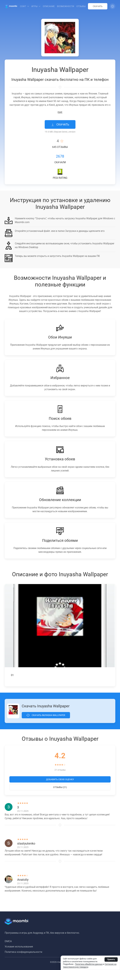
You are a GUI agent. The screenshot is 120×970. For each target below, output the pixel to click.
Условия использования (19, 946)
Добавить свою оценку (60, 779)
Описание (49, 6)
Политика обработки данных (88, 964)
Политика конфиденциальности (23, 951)
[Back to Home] (11, 6)
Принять (111, 959)
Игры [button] (34, 6)
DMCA (8, 941)
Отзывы (81, 6)
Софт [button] (23, 6)
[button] (112, 6)
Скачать (97, 6)
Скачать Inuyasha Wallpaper (48, 715)
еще (60, 112)
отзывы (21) (60, 787)
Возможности (65, 6)
